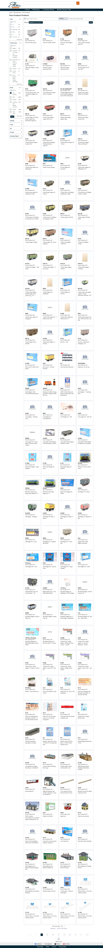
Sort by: (61, 18)
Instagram (49, 944)
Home (27, 9)
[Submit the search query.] (25, 18)
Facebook (38, 944)
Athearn (14, 99)
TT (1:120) (15, 37)
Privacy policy (62, 946)
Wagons (14, 48)
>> (87, 934)
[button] (58, 939)
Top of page (40, 946)
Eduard (14, 109)
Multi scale (15, 29)
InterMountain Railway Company (15, 104)
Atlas (14, 97)
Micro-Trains (14, 112)
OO (13, 27)
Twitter (58, 944)
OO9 (14, 32)
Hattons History (49, 9)
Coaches (14, 68)
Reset (12, 116)
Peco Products (15, 93)
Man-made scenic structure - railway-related (15, 63)
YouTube (67, 944)
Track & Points (14, 71)
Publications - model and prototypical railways (15, 54)
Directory (36, 9)
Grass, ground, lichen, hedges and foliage (15, 78)
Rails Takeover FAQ (65, 9)
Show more (19, 39)
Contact (54, 946)
